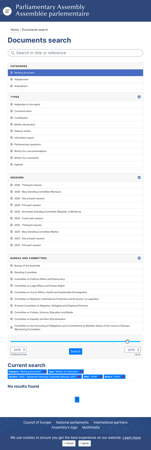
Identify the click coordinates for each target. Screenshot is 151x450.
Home (15, 30)
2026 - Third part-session (28, 185)
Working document (24, 72)
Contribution (21, 117)
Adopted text (21, 79)
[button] (139, 97)
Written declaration (24, 124)
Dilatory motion (22, 131)
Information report (24, 137)
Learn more (132, 438)
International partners (111, 422)
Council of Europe (37, 422)
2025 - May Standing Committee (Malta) (36, 231)
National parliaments (72, 422)
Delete (44, 372)
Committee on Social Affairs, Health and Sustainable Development (50, 292)
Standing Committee (25, 272)
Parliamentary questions (27, 144)
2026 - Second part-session (29, 198)
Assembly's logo (64, 427)
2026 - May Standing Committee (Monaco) (37, 191)
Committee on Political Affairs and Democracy (39, 279)
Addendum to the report (27, 104)
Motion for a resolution (26, 157)
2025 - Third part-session (28, 225)
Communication (23, 111)
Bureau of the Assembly (27, 265)
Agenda (18, 164)
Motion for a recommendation (30, 151)
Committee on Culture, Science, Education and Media (43, 312)
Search (75, 351)
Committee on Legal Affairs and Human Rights (39, 285)
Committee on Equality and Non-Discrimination (40, 319)
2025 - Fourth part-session (28, 218)
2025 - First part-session (27, 245)
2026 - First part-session (27, 205)
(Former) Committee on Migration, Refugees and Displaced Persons (51, 305)
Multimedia (91, 427)
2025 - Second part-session (29, 238)
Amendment (21, 86)
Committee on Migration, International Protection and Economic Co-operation (56, 298)
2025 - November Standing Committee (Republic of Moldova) (47, 211)
